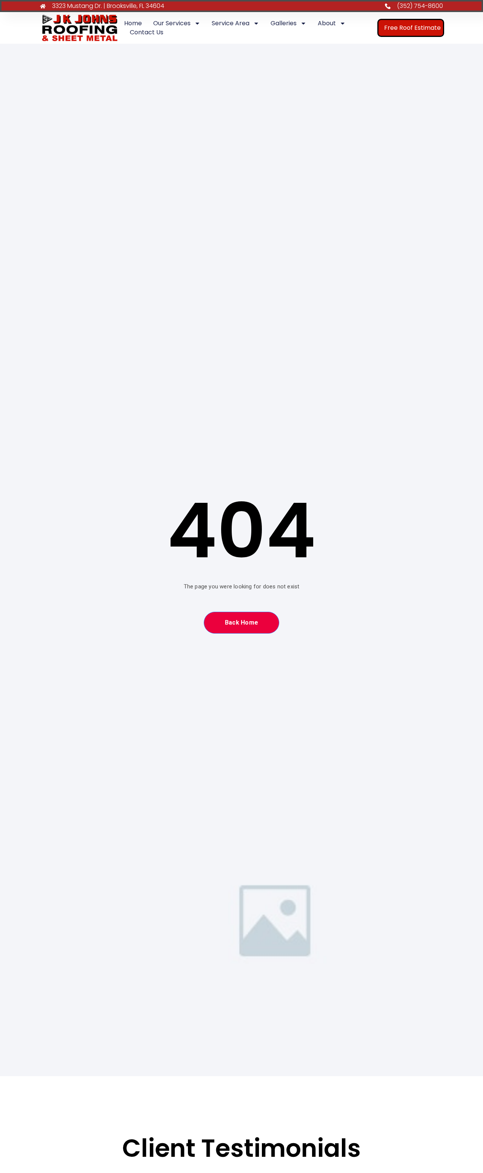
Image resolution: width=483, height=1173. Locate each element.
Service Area (230, 23)
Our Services (172, 23)
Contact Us (146, 32)
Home (133, 23)
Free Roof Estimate (412, 27)
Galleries (284, 23)
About (327, 23)
